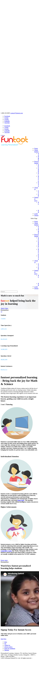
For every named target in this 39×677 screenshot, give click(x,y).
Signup (36, 215)
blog (5, 642)
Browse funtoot (36, 162)
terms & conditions (9, 648)
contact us (7, 645)
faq (5, 643)
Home (36, 148)
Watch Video (4, 308)
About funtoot (36, 150)
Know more (4, 560)
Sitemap (6, 650)
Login (36, 213)
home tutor (21, 500)
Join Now (3, 639)
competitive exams (6, 551)
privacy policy (8, 647)
